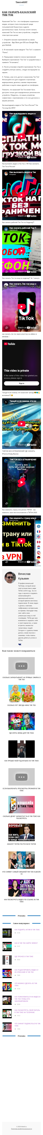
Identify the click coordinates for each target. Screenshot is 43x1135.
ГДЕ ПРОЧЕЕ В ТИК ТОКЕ (24, 956)
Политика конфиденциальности (21, 1129)
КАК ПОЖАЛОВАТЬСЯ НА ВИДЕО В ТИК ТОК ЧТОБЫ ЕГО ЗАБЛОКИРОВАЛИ (27, 999)
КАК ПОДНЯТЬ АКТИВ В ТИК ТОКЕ (27, 929)
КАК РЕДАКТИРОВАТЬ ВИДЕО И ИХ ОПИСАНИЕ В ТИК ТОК (26, 971)
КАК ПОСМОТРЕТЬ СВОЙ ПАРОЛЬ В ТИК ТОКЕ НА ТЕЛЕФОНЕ (27, 1011)
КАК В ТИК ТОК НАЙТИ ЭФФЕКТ (26, 943)
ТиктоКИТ (21, 2)
